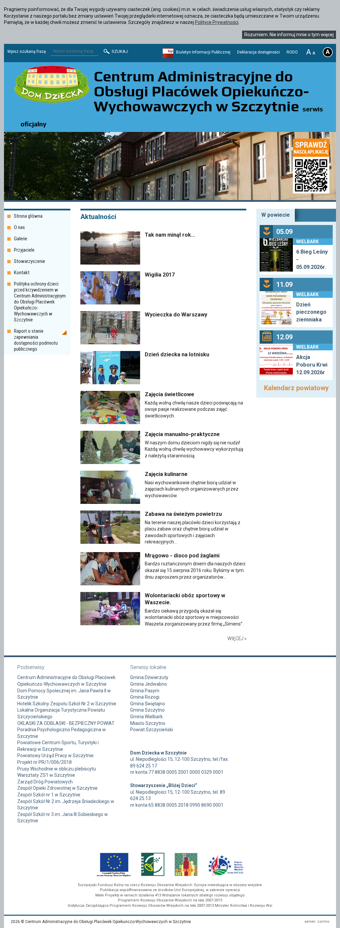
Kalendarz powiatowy (296, 388)
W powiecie (275, 215)
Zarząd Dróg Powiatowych (45, 781)
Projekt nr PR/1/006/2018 (44, 762)
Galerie (20, 239)
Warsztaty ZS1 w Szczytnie (46, 775)
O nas (19, 227)
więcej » (236, 638)
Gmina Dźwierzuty (149, 677)
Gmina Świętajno (147, 703)
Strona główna (28, 216)
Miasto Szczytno (147, 723)
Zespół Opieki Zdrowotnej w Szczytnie (57, 788)
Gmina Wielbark (146, 716)
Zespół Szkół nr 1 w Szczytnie (48, 794)
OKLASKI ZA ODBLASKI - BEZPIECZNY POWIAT (66, 723)
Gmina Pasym (144, 690)
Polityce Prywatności (216, 22)
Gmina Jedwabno (148, 684)
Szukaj (119, 51)
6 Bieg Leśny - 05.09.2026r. (312, 259)
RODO (292, 52)
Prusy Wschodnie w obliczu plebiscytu (56, 768)
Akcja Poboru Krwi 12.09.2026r (311, 365)
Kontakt (22, 273)
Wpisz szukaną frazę (26, 51)
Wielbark (307, 241)
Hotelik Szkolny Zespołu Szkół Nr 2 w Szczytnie (66, 703)
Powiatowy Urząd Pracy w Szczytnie (55, 755)
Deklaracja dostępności (258, 52)
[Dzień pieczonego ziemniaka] (276, 308)
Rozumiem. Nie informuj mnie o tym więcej (289, 34)
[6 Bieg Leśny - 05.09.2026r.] (276, 256)
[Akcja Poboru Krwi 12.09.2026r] (276, 361)
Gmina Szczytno (147, 710)
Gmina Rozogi (144, 697)
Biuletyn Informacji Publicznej (203, 52)
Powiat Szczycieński (151, 729)
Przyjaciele (24, 250)
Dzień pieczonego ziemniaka (311, 312)
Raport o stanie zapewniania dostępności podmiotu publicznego (36, 340)
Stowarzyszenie (29, 261)
